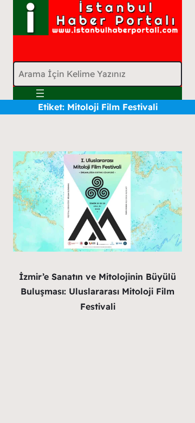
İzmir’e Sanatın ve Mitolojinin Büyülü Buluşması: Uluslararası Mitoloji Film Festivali (97, 291)
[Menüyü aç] (40, 93)
